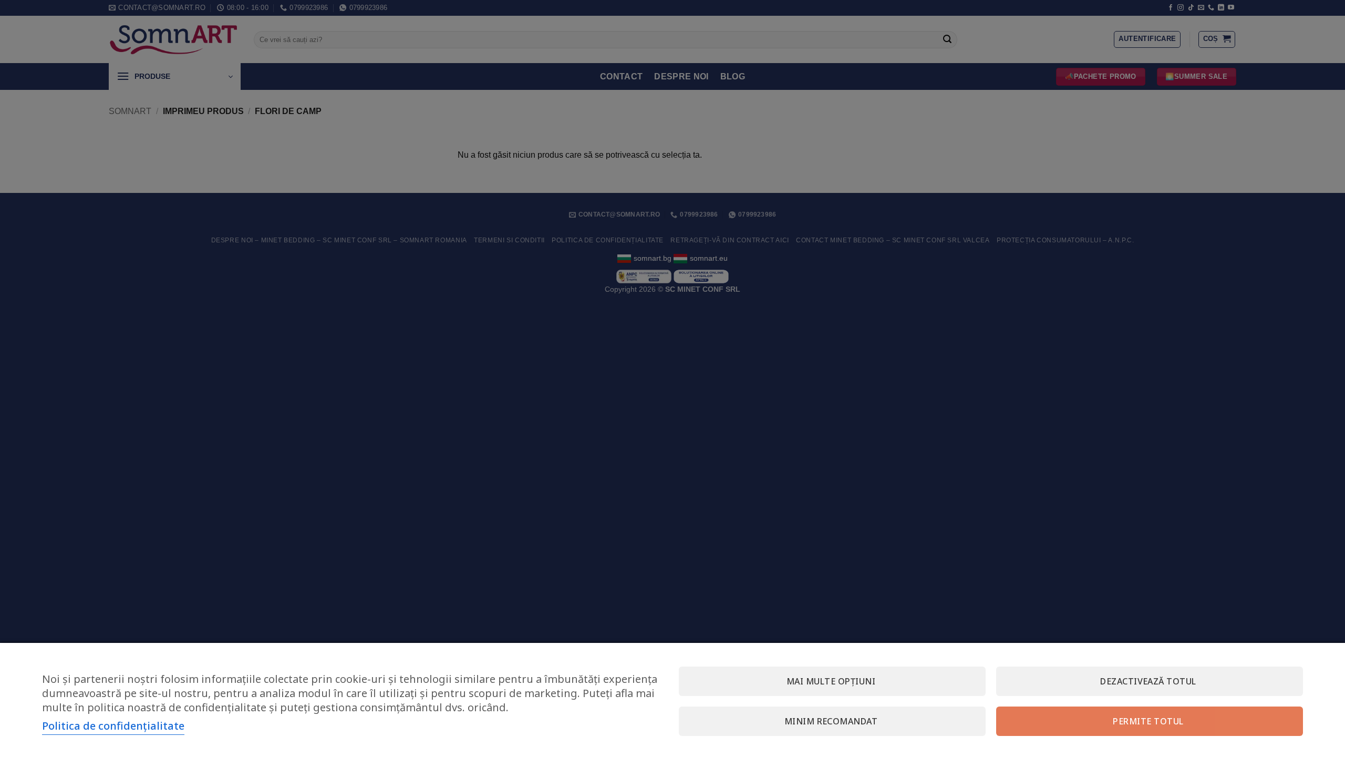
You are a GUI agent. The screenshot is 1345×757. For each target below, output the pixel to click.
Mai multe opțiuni (831, 681)
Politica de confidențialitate (113, 726)
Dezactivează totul (1148, 681)
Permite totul (1148, 721)
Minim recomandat (831, 721)
